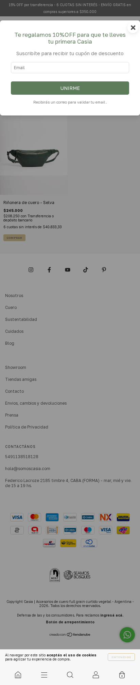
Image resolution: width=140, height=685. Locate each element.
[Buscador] (70, 675)
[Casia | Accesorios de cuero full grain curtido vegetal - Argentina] (18, 675)
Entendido (121, 657)
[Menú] (44, 675)
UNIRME (70, 88)
